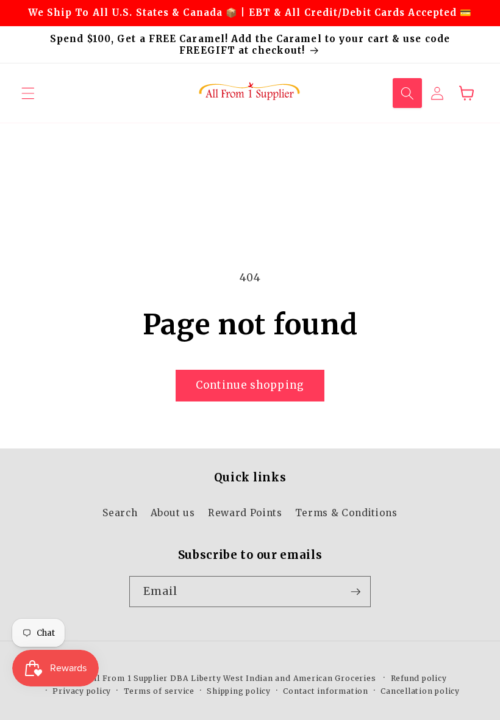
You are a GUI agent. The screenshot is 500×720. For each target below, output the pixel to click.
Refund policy (419, 678)
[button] (28, 92)
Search (119, 513)
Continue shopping (250, 385)
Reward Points (245, 513)
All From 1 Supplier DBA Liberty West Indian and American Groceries (232, 678)
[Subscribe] (355, 592)
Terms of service (159, 691)
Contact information (325, 691)
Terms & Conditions (346, 513)
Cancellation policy (420, 691)
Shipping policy (239, 691)
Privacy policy (81, 691)
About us (173, 513)
